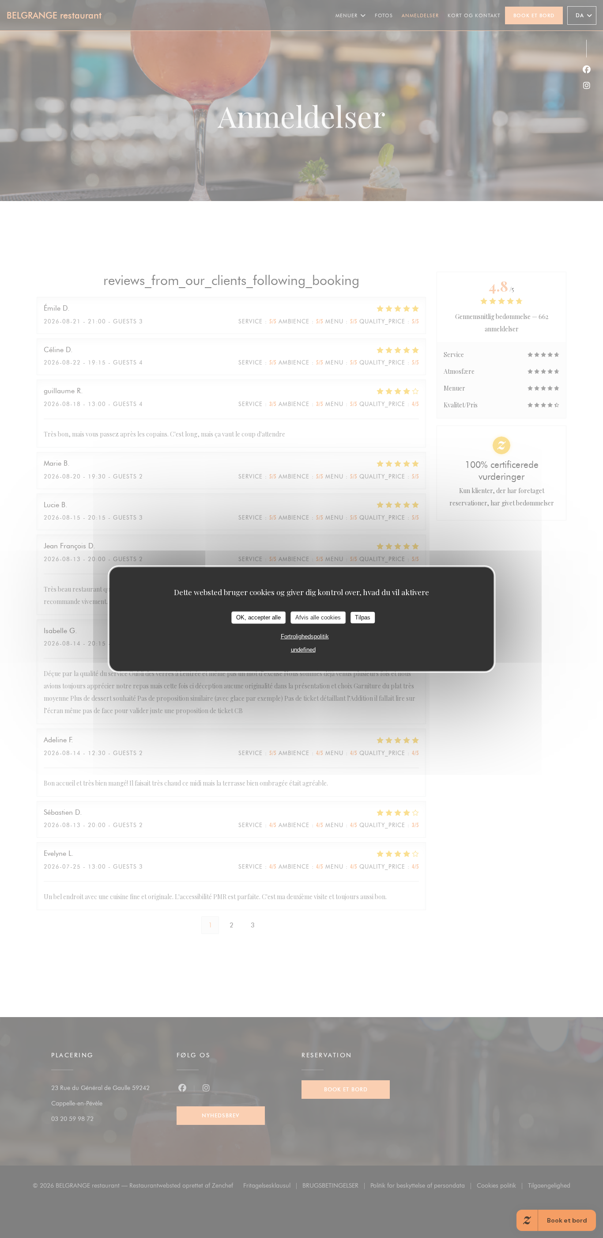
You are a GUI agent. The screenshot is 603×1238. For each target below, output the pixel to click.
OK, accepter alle (258, 617)
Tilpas (362, 617)
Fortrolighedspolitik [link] (305, 636)
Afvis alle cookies (318, 617)
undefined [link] (303, 649)
